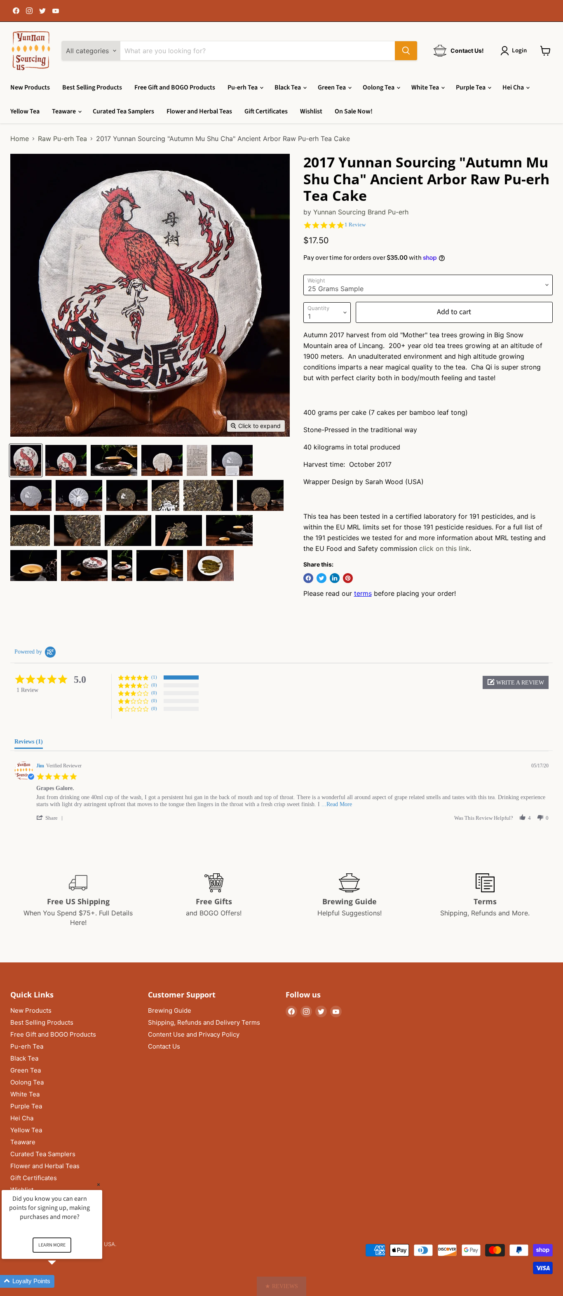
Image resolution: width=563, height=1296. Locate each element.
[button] (516, 682)
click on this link (444, 548)
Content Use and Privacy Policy (193, 1034)
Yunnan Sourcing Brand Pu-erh (360, 212)
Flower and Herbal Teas (199, 111)
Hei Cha (513, 87)
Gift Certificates (266, 111)
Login (519, 50)
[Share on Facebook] (308, 578)
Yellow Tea (25, 111)
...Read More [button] (336, 804)
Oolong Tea (379, 87)
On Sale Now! (354, 111)
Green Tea (332, 87)
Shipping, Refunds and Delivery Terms (204, 1022)
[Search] (406, 50)
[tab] (28, 743)
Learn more (52, 1245)
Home (19, 138)
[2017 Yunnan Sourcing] (25, 460)
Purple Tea (471, 87)
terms (363, 593)
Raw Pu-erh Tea (62, 138)
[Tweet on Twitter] (321, 578)
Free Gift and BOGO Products (174, 87)
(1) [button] (154, 677)
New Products (30, 87)
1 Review (355, 224)
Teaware (64, 111)
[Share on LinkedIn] (335, 578)
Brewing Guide (169, 1010)
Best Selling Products (92, 87)
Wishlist (311, 111)
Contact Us (164, 1046)
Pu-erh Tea (243, 87)
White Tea (425, 87)
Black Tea (288, 87)
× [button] (98, 1184)
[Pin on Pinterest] (348, 578)
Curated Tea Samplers (123, 111)
